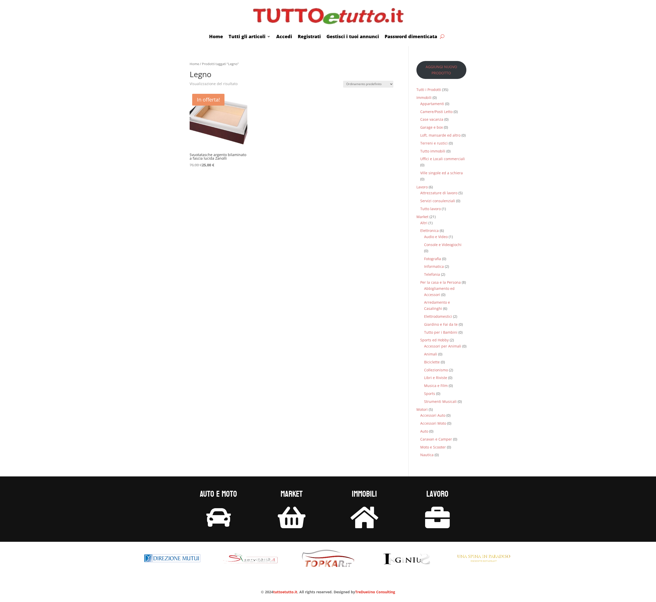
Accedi (284, 36)
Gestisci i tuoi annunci (352, 36)
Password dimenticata (411, 36)
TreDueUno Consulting (375, 591)
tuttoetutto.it (285, 591)
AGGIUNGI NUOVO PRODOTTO (441, 69)
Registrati (309, 36)
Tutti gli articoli (247, 36)
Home (216, 36)
